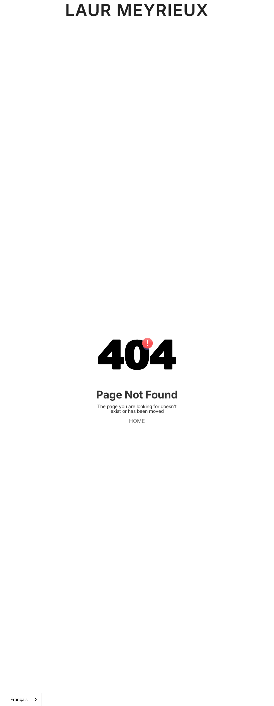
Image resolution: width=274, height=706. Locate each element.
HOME (137, 421)
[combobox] (24, 699)
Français (19, 699)
